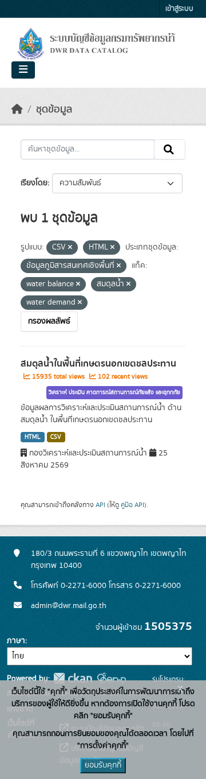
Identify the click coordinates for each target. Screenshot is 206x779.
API (100, 505)
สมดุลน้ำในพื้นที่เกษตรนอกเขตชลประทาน (98, 363)
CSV (55, 437)
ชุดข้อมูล (54, 109)
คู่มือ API (132, 505)
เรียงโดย (34, 183)
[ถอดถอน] (70, 247)
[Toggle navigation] (23, 70)
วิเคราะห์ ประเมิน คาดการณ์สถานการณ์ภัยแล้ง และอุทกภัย (114, 392)
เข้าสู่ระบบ (179, 8)
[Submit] (169, 149)
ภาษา (16, 640)
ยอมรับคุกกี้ (103, 765)
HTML (33, 437)
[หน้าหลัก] (17, 109)
